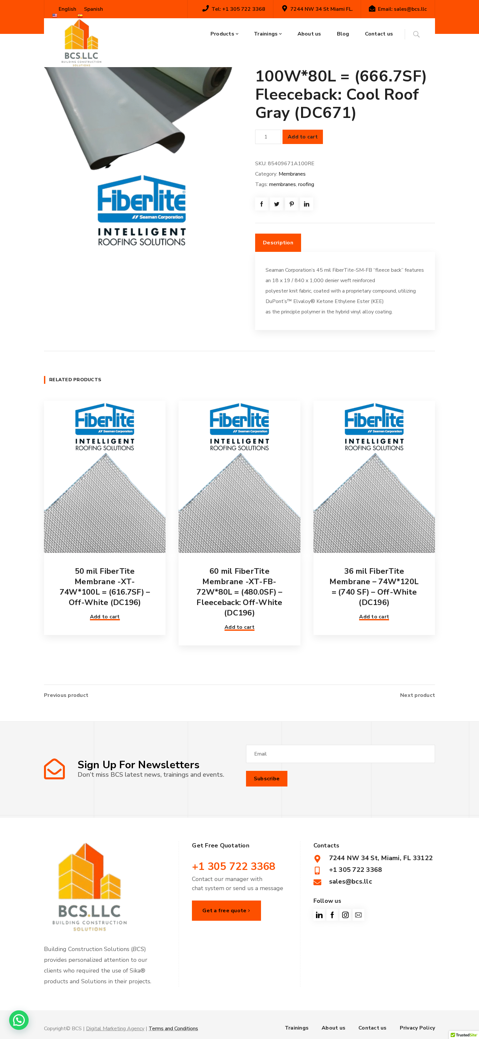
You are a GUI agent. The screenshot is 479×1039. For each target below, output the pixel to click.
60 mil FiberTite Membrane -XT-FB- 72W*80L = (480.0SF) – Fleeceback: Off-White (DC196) (239, 592)
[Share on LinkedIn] (306, 203)
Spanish (93, 9)
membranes (282, 184)
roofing (306, 184)
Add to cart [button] (105, 616)
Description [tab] (278, 242)
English (66, 9)
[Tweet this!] (276, 203)
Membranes (292, 174)
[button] (19, 1020)
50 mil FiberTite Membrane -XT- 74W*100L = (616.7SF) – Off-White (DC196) (105, 587)
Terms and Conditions (173, 1028)
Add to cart (303, 136)
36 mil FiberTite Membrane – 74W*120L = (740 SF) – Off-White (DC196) (374, 587)
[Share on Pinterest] (291, 203)
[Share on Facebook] (261, 203)
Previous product (66, 695)
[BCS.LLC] (81, 42)
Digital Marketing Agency (115, 1028)
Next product (417, 695)
